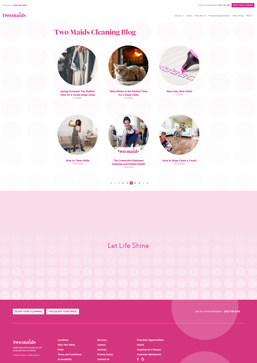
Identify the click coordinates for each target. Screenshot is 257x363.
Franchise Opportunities (219, 16)
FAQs (61, 350)
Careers (101, 345)
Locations (63, 340)
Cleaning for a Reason (149, 350)
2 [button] (123, 183)
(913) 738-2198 (224, 5)
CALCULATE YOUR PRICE (63, 311)
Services (179, 16)
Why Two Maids (66, 345)
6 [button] (139, 183)
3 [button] (127, 183)
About (189, 16)
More (249, 16)
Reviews (102, 350)
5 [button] (135, 183)
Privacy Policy (105, 354)
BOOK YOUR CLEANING (243, 5)
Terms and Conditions (70, 354)
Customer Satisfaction (149, 354)
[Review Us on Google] (142, 359)
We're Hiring (238, 16)
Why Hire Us (200, 16)
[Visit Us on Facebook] (138, 359)
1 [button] (118, 183)
